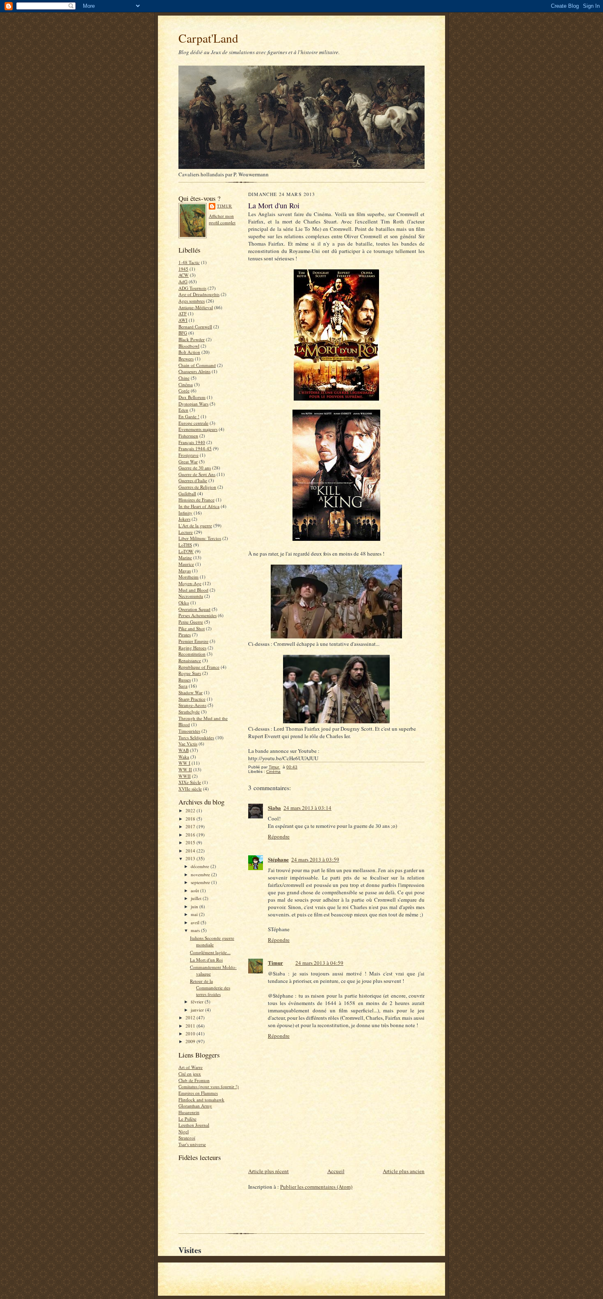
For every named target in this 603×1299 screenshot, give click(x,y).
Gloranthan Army (195, 1106)
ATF (182, 313)
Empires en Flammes (198, 1093)
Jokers (184, 519)
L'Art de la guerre (195, 525)
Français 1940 (191, 442)
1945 (183, 269)
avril (196, 922)
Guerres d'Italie (192, 480)
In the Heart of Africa (198, 506)
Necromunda (190, 596)
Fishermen (188, 436)
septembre (201, 882)
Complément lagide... (210, 952)
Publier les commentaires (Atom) (316, 1186)
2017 (190, 826)
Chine (184, 378)
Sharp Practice (192, 699)
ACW (183, 275)
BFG (182, 333)
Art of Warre (190, 1067)
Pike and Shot (191, 628)
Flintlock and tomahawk (201, 1099)
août (195, 890)
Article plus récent (268, 1171)
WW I (184, 763)
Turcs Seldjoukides (196, 737)
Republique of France (198, 667)
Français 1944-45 (195, 448)
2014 (190, 851)
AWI (182, 320)
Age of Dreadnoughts (198, 294)
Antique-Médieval (195, 307)
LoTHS (185, 545)
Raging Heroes (192, 648)
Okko (183, 602)
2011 (190, 1026)
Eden (183, 410)
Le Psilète (187, 1119)
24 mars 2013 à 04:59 (319, 962)
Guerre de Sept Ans (196, 474)
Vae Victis (187, 744)
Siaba (274, 807)
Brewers (186, 359)
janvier (198, 1010)
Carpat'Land (208, 38)
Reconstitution (192, 654)
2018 (190, 819)
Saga (182, 686)
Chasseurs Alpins (194, 371)
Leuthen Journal (193, 1125)
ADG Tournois (192, 288)
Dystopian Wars (193, 404)
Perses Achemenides (197, 615)
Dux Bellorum (192, 397)
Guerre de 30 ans (194, 468)
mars (196, 930)
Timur (224, 206)
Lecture (185, 532)
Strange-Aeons (192, 705)
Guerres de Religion (197, 487)
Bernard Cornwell (195, 327)
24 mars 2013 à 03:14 (307, 807)
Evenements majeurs (197, 429)
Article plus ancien (404, 1171)
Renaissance (189, 660)
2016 (190, 835)
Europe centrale (193, 423)
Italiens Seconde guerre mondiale (212, 941)
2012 (190, 1017)
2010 (190, 1033)
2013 (190, 858)
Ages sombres (191, 301)
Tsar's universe (192, 1144)
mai (195, 914)
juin (195, 906)
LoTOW (186, 551)
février (198, 1001)
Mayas (184, 570)
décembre (200, 866)
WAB (183, 750)
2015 (190, 842)
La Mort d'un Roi (206, 960)
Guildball (187, 493)
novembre (201, 874)
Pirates (184, 634)
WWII (184, 776)
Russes (184, 680)
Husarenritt (188, 1112)
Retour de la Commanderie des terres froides (210, 987)
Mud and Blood (193, 590)
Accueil (336, 1171)
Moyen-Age (189, 583)
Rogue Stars (189, 673)
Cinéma (185, 384)
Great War (188, 461)
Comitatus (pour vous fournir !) (208, 1086)
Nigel (183, 1131)
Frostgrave (188, 455)
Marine (185, 557)
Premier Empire (193, 641)
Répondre (279, 836)
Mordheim (188, 577)
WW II (185, 769)
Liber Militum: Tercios (199, 538)
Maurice (186, 564)
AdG (182, 281)
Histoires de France (196, 500)
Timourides (189, 731)
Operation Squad (194, 609)
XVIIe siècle (190, 789)
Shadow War (190, 692)
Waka (183, 757)
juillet (197, 898)
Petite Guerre (190, 622)
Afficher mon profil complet (222, 219)
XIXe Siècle (189, 782)
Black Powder (191, 339)
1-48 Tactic (189, 262)
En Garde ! (188, 416)
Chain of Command (197, 365)
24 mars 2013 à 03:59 (315, 859)
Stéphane (278, 859)
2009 (190, 1041)
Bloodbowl (188, 346)
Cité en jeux (189, 1074)
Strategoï (186, 1138)
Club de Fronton (194, 1080)
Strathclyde (189, 712)
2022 (190, 810)
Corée (184, 390)
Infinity (185, 513)
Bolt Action (189, 352)
